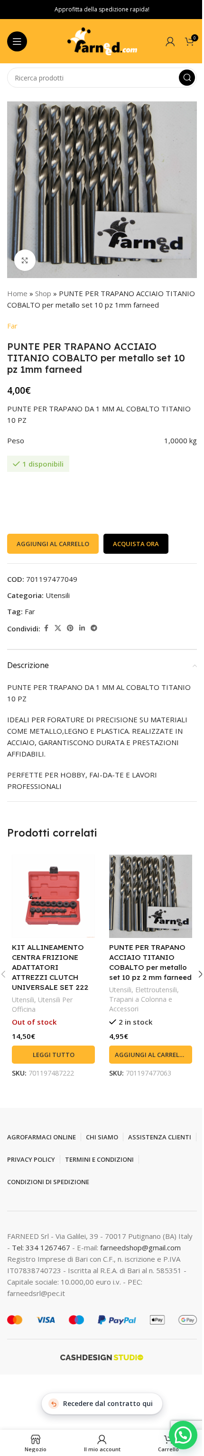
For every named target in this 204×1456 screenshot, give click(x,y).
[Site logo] (102, 40)
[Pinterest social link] (70, 628)
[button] (150, 1055)
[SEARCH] (187, 78)
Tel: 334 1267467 (42, 1247)
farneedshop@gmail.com (140, 1247)
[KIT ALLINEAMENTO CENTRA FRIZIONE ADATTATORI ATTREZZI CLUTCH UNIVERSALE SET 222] (53, 896)
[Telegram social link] (94, 628)
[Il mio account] (170, 41)
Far (12, 325)
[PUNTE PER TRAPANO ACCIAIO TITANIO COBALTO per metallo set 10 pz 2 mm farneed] (150, 896)
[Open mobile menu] (17, 41)
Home (17, 293)
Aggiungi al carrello (53, 543)
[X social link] (58, 628)
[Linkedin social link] (82, 628)
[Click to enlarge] (25, 260)
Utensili (58, 595)
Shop (43, 293)
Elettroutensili (156, 989)
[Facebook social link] (46, 628)
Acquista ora (136, 543)
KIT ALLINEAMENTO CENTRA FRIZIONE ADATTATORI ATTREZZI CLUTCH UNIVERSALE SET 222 (50, 967)
